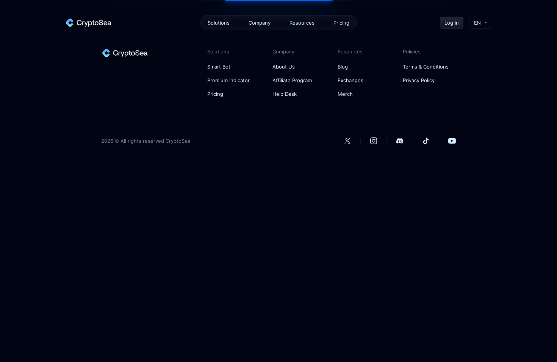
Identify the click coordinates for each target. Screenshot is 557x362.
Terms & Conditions (426, 67)
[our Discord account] (400, 141)
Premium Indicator (228, 80)
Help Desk (284, 94)
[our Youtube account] (452, 141)
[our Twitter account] (347, 141)
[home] (88, 22)
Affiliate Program (292, 80)
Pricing (341, 23)
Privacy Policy (419, 80)
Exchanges (350, 80)
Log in (451, 23)
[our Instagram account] (373, 141)
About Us (283, 67)
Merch (345, 94)
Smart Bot (218, 67)
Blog (343, 67)
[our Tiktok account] (426, 141)
